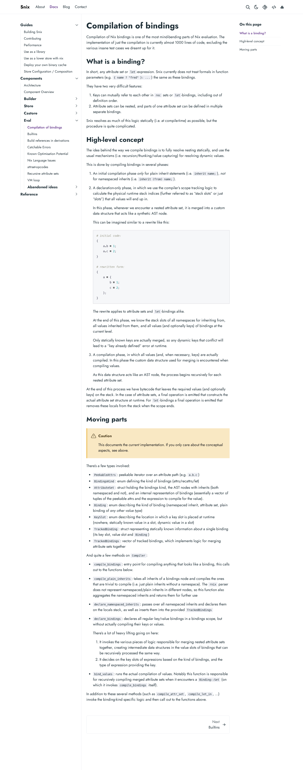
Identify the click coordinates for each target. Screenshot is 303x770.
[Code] (274, 6)
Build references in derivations (48, 140)
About (40, 6)
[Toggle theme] (256, 7)
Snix (25, 7)
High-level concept (252, 41)
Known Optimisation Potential (47, 153)
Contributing (32, 38)
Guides (26, 25)
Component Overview (39, 91)
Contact (81, 6)
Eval (27, 120)
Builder (30, 98)
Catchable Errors (38, 147)
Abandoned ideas (42, 187)
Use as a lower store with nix (43, 58)
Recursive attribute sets (43, 173)
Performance (32, 45)
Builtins (32, 134)
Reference (29, 194)
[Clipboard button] (224, 235)
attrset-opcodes (37, 167)
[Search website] (248, 7)
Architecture (32, 85)
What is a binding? (253, 33)
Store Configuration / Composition (48, 71)
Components (31, 78)
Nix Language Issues (41, 160)
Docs (54, 6)
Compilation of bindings (44, 127)
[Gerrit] (265, 6)
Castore (30, 113)
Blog (66, 6)
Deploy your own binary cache (45, 64)
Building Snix (33, 31)
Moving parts (248, 49)
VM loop (33, 180)
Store (28, 106)
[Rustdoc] (282, 6)
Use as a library (34, 51)
